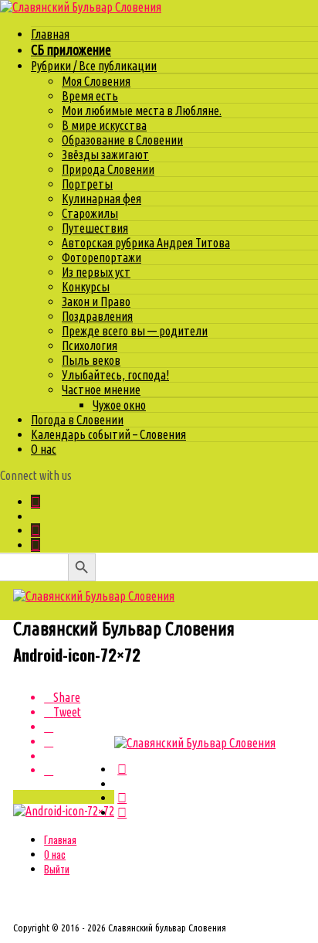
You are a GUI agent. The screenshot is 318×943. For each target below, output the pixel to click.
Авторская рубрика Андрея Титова (146, 243)
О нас (43, 449)
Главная (50, 34)
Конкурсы (86, 287)
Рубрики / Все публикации (94, 66)
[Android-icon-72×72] (63, 811)
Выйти (56, 869)
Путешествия (95, 228)
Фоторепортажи (101, 257)
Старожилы (90, 213)
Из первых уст (96, 272)
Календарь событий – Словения (108, 434)
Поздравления (97, 316)
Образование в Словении (122, 140)
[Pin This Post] (79, 727)
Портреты (87, 184)
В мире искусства (104, 125)
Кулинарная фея (101, 199)
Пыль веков (91, 360)
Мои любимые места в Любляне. (142, 110)
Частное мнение (101, 390)
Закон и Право (96, 301)
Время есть (90, 96)
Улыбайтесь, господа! (115, 375)
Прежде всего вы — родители (135, 331)
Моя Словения (96, 81)
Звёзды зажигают (105, 155)
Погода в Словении (77, 420)
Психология (89, 345)
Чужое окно (119, 405)
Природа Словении (108, 169)
